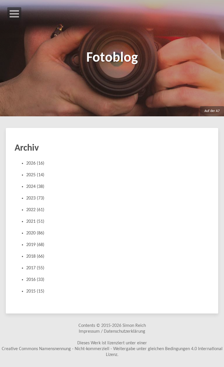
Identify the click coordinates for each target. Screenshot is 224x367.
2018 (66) (35, 256)
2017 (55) (35, 268)
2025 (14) (35, 175)
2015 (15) (35, 291)
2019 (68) (35, 245)
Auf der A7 (212, 111)
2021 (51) (35, 221)
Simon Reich (134, 325)
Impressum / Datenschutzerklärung (112, 331)
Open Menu (14, 13)
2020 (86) (35, 233)
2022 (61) (35, 210)
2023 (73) (35, 198)
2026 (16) (35, 163)
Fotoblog (112, 58)
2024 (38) (35, 186)
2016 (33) (35, 279)
